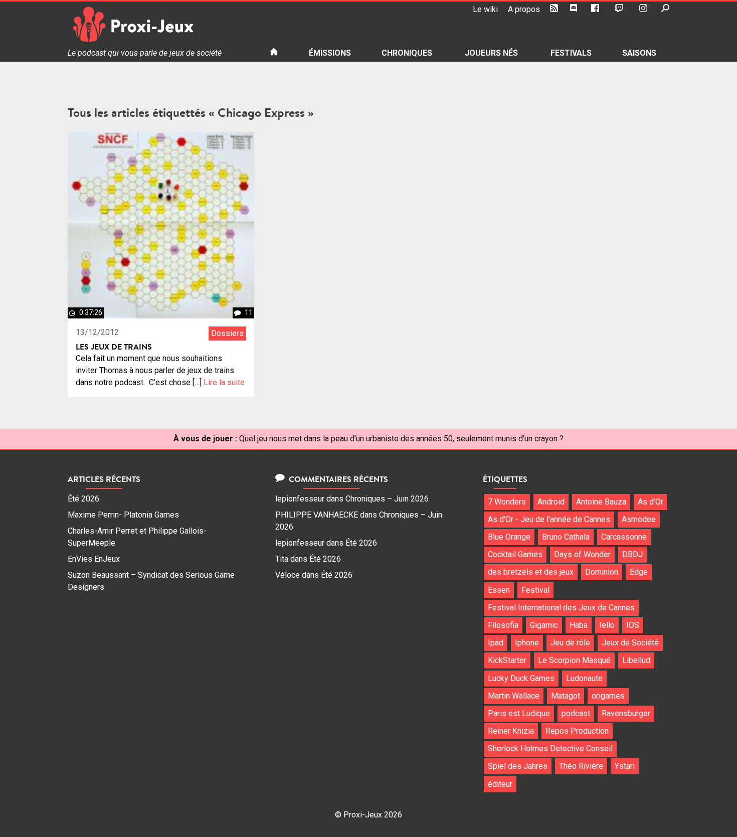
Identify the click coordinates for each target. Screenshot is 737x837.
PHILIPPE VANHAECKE (316, 515)
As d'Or (650, 502)
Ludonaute (584, 678)
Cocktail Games (515, 554)
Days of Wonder (582, 554)
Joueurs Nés (491, 53)
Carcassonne (624, 537)
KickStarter (507, 660)
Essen (499, 590)
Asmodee (639, 519)
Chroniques (407, 53)
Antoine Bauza (601, 502)
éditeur (500, 784)
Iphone (527, 642)
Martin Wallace (513, 696)
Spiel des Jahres (517, 766)
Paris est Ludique (519, 713)
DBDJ (632, 554)
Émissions (330, 53)
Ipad (495, 642)
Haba (579, 625)
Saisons (639, 53)
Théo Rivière (581, 766)
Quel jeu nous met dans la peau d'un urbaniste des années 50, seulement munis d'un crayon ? (401, 438)
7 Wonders (507, 502)
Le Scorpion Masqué (574, 660)
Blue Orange (509, 537)
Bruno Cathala (566, 537)
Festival (535, 590)
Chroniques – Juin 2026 (387, 499)
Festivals (571, 53)
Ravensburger (626, 713)
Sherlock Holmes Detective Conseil (550, 748)
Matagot (565, 696)
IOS (632, 625)
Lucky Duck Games (521, 678)
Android (551, 502)
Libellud (636, 660)
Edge (639, 572)
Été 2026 (83, 499)
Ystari (625, 766)
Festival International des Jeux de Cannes (561, 607)
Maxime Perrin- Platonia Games (123, 515)
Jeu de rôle (570, 642)
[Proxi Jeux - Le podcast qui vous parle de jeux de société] (161, 24)
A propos (524, 9)
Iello (607, 625)
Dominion (601, 572)
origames (608, 696)
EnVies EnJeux (94, 559)
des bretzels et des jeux (531, 572)
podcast (576, 713)
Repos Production (577, 731)
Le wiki (485, 9)
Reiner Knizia (511, 731)
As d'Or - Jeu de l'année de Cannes (549, 519)
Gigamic (544, 625)
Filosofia (503, 625)
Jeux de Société (630, 642)
